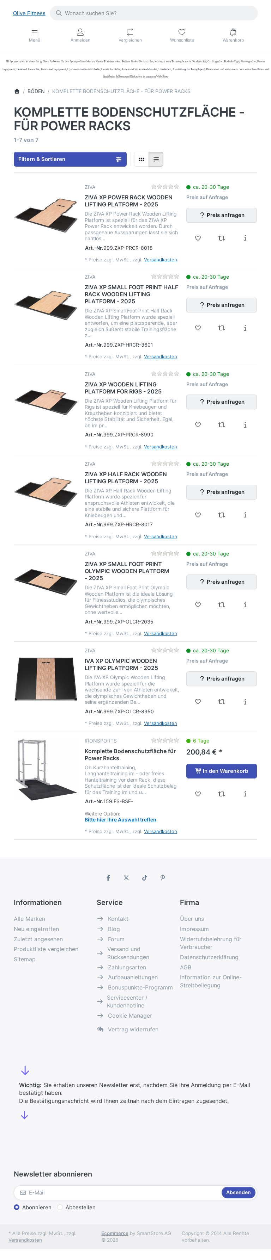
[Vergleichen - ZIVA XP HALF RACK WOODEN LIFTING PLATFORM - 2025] (222, 515)
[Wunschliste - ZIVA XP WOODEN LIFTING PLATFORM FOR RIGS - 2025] (198, 424)
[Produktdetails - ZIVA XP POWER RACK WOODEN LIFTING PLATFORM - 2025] (245, 238)
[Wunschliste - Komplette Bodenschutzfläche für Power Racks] (198, 794)
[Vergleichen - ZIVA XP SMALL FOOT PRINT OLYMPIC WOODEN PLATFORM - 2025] (222, 604)
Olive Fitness (29, 13)
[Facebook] (108, 878)
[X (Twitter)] (126, 878)
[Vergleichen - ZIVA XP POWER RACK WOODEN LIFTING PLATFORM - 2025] (222, 238)
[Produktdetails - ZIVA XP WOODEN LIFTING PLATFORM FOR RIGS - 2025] (245, 424)
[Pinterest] (163, 878)
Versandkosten (160, 259)
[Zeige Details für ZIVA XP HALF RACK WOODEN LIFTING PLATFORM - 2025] (46, 492)
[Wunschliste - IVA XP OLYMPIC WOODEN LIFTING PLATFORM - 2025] (198, 701)
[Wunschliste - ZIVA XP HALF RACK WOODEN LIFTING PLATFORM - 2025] (198, 515)
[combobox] (154, 13)
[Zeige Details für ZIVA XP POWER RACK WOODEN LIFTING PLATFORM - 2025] (46, 215)
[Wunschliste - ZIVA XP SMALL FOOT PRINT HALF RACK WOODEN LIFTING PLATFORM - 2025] (198, 327)
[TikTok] (144, 878)
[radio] (141, 159)
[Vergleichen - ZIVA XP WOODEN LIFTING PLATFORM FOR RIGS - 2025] (222, 424)
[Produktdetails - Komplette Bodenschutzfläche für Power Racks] (245, 794)
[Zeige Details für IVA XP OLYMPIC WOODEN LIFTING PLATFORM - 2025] (46, 679)
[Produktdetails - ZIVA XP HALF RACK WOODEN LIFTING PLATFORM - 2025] (245, 515)
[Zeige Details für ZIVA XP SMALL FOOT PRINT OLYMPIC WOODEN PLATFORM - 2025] (46, 582)
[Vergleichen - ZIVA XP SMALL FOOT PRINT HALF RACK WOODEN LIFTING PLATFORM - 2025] (222, 327)
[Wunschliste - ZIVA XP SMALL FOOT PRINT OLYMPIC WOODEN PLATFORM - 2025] (198, 604)
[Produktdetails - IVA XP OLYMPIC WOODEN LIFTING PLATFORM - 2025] (245, 701)
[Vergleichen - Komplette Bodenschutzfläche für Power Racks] (222, 794)
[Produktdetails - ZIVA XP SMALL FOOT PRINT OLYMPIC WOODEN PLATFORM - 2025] (245, 604)
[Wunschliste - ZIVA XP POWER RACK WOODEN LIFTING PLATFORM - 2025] (198, 238)
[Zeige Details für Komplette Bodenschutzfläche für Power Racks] (46, 769)
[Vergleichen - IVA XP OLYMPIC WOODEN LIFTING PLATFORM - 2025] (222, 701)
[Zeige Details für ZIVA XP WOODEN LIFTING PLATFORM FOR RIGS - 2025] (46, 402)
